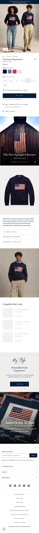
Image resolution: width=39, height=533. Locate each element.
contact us (31, 460)
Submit (33, 455)
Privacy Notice (19, 502)
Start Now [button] (19, 384)
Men (3, 56)
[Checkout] (32, 7)
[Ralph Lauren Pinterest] (29, 486)
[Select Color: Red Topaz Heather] (15, 71)
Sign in (6, 106)
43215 (25, 90)
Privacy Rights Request (19, 506)
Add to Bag (19, 95)
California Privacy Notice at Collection (19, 510)
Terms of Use (19, 498)
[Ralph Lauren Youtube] (19, 486)
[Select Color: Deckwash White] (19, 71)
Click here (4, 460)
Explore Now (19, 436)
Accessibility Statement (19, 522)
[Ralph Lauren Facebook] (15, 486)
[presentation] (19, 418)
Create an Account (14, 106)
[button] (28, 7)
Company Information (19, 494)
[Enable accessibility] (4, 529)
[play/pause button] (34, 162)
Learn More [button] (18, 99)
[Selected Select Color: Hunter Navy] (5, 71)
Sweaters (15, 56)
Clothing (8, 56)
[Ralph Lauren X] (24, 486)
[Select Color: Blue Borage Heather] (10, 71)
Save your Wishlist (35, 59)
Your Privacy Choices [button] (19, 518)
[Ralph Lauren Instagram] (10, 486)
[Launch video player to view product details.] (3, 293)
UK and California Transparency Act (19, 514)
